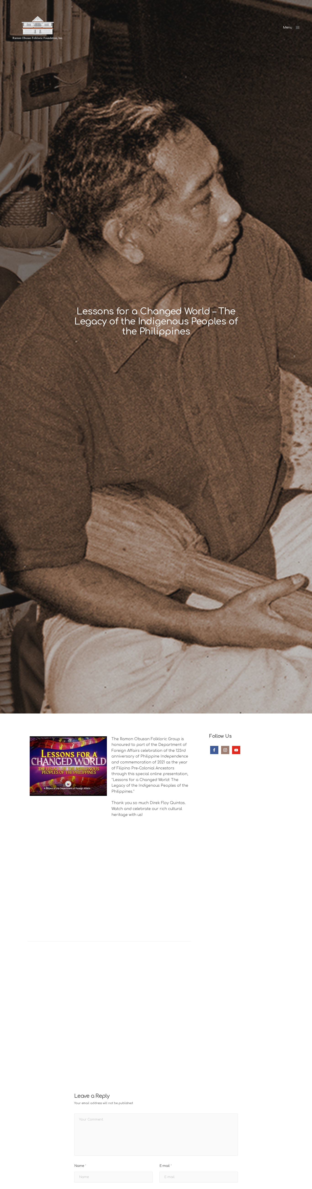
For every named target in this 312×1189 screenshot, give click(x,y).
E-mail (165, 1166)
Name (80, 1166)
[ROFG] (38, 27)
